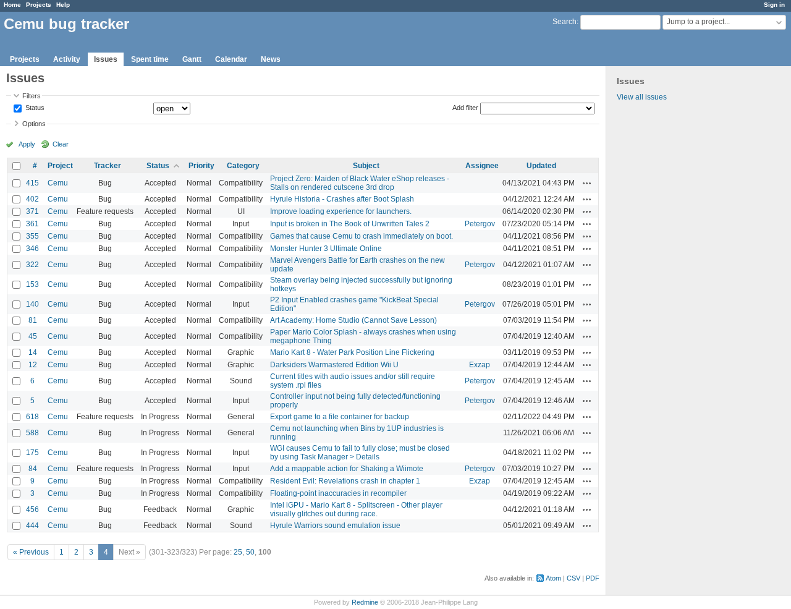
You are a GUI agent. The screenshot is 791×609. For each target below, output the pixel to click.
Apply (27, 144)
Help (63, 4)
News (271, 59)
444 (32, 525)
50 (250, 552)
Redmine (365, 602)
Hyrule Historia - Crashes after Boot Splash (342, 199)
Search (564, 21)
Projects (38, 4)
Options (34, 123)
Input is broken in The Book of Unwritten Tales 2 (349, 223)
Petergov (480, 223)
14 (32, 352)
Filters (31, 96)
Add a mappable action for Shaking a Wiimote (346, 468)
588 (32, 432)
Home (12, 4)
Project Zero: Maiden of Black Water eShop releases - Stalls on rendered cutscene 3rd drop (359, 183)
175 (32, 452)
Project (60, 165)
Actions (587, 183)
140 (32, 304)
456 (32, 509)
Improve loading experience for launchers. (341, 211)
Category (243, 165)
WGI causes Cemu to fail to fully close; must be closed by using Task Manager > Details (360, 452)
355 (32, 236)
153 (32, 284)
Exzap (479, 364)
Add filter (465, 107)
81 (32, 320)
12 (32, 364)
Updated (541, 165)
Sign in (774, 4)
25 (238, 552)
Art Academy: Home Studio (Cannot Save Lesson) (353, 320)
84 (32, 468)
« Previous (31, 552)
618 (32, 416)
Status (33, 108)
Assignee (482, 165)
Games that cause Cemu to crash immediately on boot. (361, 236)
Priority (201, 165)
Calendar (231, 59)
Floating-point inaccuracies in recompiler (338, 493)
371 (32, 211)
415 (32, 183)
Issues (105, 59)
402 (32, 199)
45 (32, 336)
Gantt (191, 59)
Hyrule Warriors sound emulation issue (335, 525)
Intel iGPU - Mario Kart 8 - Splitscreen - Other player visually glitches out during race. (356, 509)
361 (32, 223)
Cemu (58, 183)
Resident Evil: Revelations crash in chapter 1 (345, 481)
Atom (553, 578)
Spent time (150, 59)
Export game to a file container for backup (339, 416)
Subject (366, 165)
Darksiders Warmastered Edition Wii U (334, 364)
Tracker (107, 165)
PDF (592, 578)
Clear (61, 144)
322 (32, 264)
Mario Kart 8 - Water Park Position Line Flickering (352, 352)
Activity (66, 59)
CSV (573, 578)
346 (32, 248)
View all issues (642, 97)
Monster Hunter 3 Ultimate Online (326, 248)
